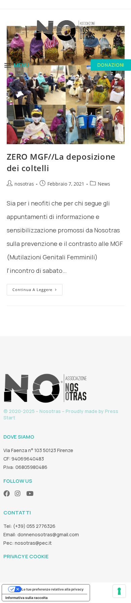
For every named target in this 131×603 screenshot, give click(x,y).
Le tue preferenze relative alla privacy (52, 589)
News (104, 184)
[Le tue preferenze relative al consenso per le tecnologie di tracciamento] (119, 591)
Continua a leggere (37, 288)
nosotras (24, 184)
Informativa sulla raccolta (26, 598)
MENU (21, 65)
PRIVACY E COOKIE (26, 556)
